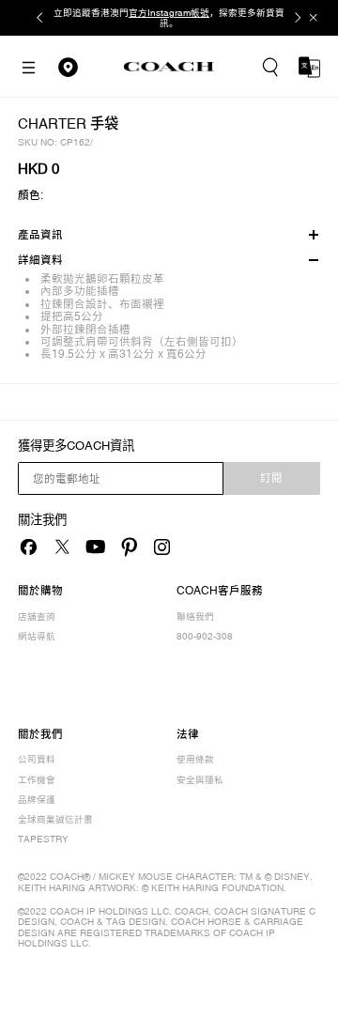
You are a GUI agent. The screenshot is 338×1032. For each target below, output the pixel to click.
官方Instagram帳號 (169, 13)
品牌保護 (36, 799)
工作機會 (36, 780)
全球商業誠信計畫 (55, 819)
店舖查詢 (36, 616)
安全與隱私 (200, 780)
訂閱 (271, 478)
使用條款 (195, 759)
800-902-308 (205, 636)
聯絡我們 (195, 616)
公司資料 (36, 759)
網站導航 (36, 636)
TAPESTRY (43, 839)
